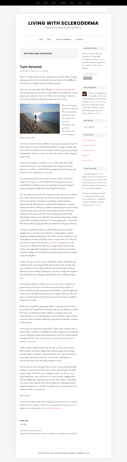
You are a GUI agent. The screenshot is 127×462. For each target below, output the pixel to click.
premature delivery (71, 433)
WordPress (81, 453)
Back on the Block (89, 145)
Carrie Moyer (53, 242)
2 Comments (44, 71)
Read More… (97, 113)
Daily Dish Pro (55, 453)
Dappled (85, 155)
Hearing (34, 430)
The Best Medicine (89, 140)
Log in (87, 453)
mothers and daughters (49, 433)
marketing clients (95, 102)
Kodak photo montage (62, 89)
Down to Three (87, 160)
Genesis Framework (69, 453)
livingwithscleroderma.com (52, 408)
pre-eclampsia (60, 433)
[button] (88, 38)
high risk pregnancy (35, 433)
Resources (98, 205)
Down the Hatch (88, 150)
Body (29, 430)
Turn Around (31, 66)
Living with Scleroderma (63, 23)
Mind (39, 430)
